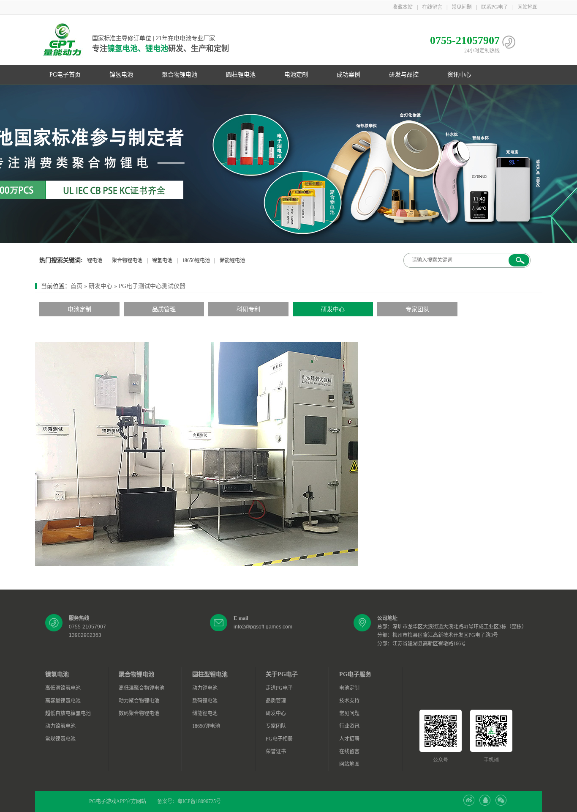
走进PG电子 (279, 688)
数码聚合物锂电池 (139, 713)
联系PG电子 (494, 7)
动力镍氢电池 (60, 726)
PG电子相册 (279, 739)
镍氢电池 (121, 74)
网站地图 (527, 7)
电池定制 (296, 74)
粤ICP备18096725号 (199, 801)
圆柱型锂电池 (210, 674)
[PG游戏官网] (62, 40)
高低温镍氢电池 (63, 688)
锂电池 (94, 260)
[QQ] (484, 804)
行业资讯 (349, 726)
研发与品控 (404, 74)
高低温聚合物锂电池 (141, 688)
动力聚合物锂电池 (139, 701)
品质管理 (164, 309)
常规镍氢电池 (60, 739)
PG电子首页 (65, 74)
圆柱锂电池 (241, 74)
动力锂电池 (205, 688)
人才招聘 (349, 739)
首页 (76, 286)
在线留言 (432, 7)
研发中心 (100, 286)
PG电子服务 (355, 674)
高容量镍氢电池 (63, 701)
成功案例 (348, 74)
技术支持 (349, 701)
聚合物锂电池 (179, 74)
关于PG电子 (282, 674)
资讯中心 (459, 74)
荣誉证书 (276, 751)
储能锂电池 (232, 260)
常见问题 (462, 7)
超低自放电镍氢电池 (68, 713)
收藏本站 (402, 7)
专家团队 (417, 309)
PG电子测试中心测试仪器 (152, 286)
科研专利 (248, 309)
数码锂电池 (205, 701)
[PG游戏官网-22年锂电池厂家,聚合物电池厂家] (288, 164)
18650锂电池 (196, 260)
